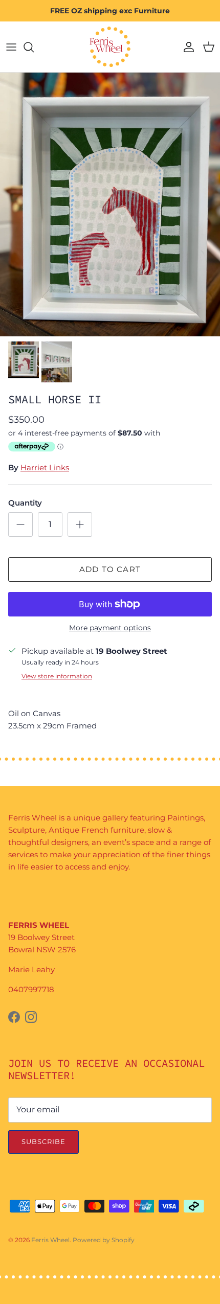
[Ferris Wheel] (110, 47)
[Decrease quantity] (20, 524)
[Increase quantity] (80, 524)
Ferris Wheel (50, 1240)
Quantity (25, 503)
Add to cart (110, 569)
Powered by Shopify (104, 1240)
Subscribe (43, 1141)
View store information (56, 676)
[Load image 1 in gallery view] (110, 204)
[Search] (34, 47)
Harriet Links (44, 467)
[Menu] (11, 47)
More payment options (110, 628)
